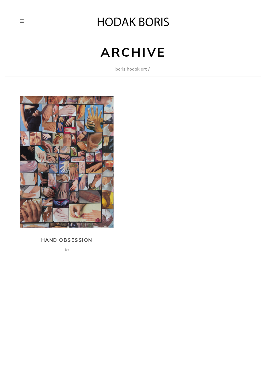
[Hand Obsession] (67, 162)
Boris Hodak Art (131, 69)
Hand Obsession (66, 240)
